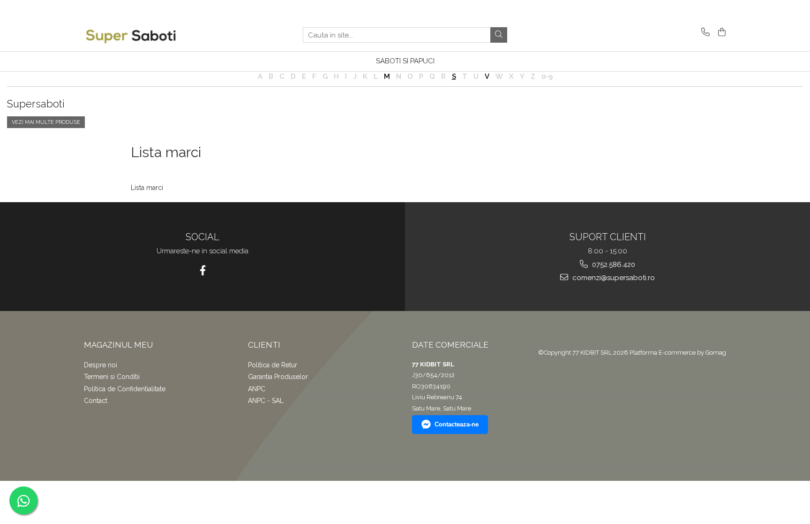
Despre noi (100, 365)
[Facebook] (203, 270)
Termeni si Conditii (112, 376)
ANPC (256, 389)
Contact (95, 400)
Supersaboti (36, 104)
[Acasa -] (131, 35)
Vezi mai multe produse (46, 122)
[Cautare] (498, 35)
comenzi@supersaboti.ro (612, 277)
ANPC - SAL (266, 400)
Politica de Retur (272, 365)
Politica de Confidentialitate (124, 389)
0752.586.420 (612, 264)
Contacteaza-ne (457, 424)
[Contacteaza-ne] (704, 33)
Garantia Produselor (278, 376)
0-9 (547, 76)
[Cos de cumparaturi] (720, 33)
